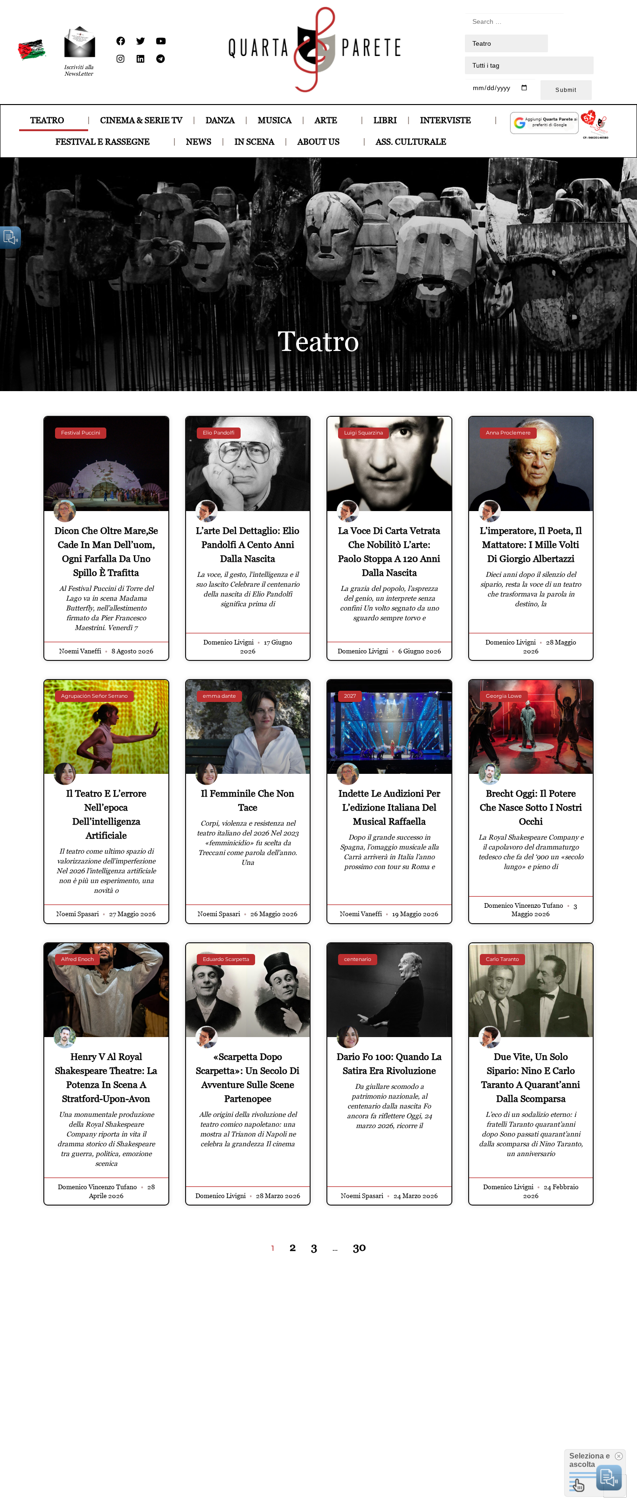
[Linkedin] (140, 59)
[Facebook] (120, 41)
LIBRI (385, 120)
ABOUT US (318, 142)
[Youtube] (160, 41)
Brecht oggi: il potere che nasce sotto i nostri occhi (531, 807)
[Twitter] (140, 41)
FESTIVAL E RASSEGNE (102, 142)
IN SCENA (254, 142)
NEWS (198, 142)
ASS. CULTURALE (411, 142)
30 (359, 1247)
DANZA (220, 120)
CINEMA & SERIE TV (141, 120)
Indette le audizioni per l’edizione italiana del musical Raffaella (389, 807)
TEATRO (47, 120)
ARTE (326, 120)
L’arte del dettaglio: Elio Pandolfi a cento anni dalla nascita (247, 545)
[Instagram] (120, 59)
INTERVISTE (445, 120)
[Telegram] (160, 59)
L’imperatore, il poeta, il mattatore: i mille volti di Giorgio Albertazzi (531, 545)
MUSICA (274, 120)
